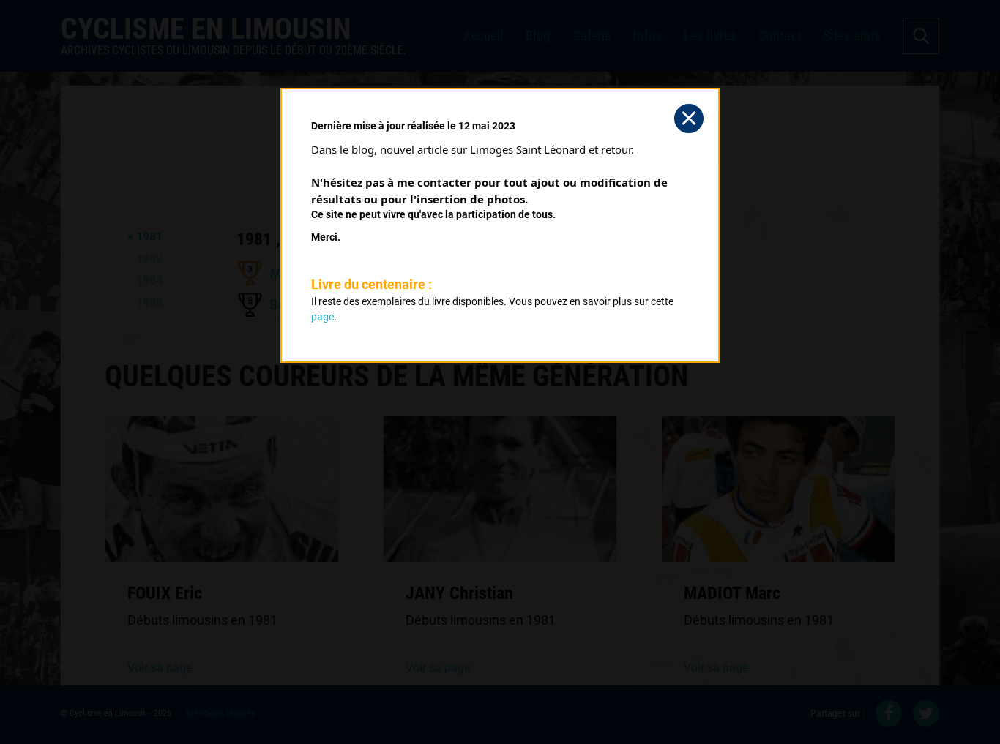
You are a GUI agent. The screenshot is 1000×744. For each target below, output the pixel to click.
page (322, 317)
